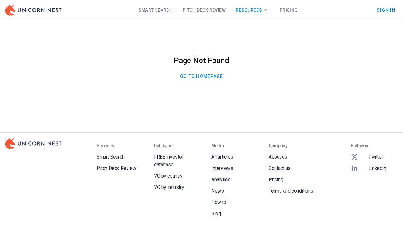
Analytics (220, 180)
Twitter (375, 157)
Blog (216, 214)
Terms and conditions (291, 191)
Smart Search (156, 10)
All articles (222, 157)
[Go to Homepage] (33, 10)
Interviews (222, 168)
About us (278, 157)
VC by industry (169, 187)
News (217, 191)
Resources (249, 10)
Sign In (386, 9)
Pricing (289, 10)
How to (218, 202)
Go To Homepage (201, 76)
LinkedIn (377, 168)
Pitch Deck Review (204, 10)
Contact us (280, 168)
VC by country (168, 176)
